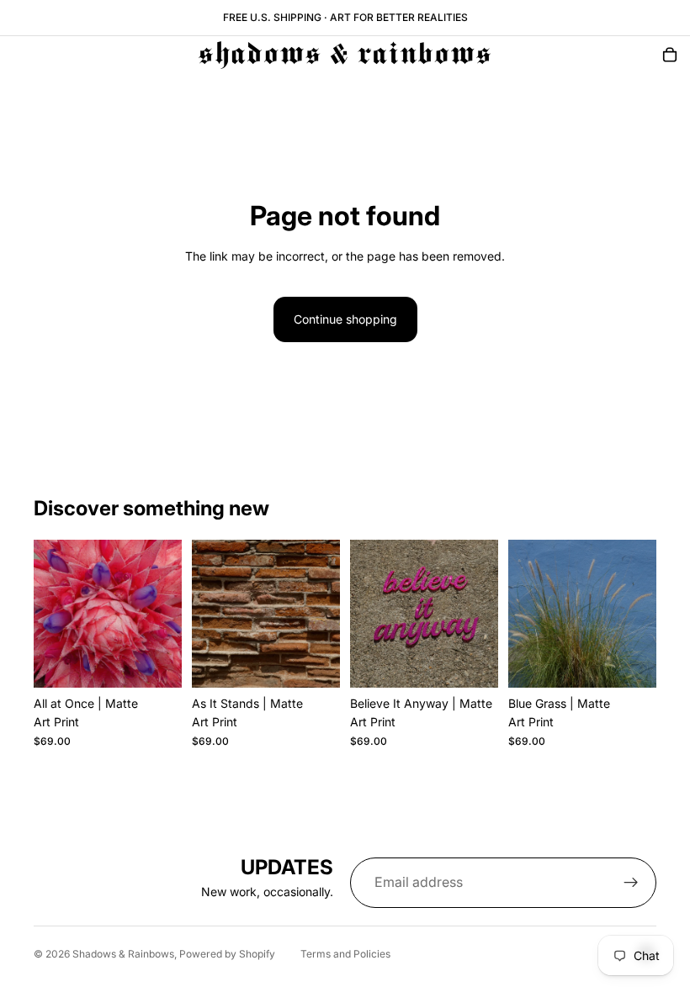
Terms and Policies (345, 953)
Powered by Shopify (227, 953)
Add (170, 661)
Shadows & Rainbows (123, 953)
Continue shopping (345, 319)
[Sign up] (631, 882)
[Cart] (669, 54)
